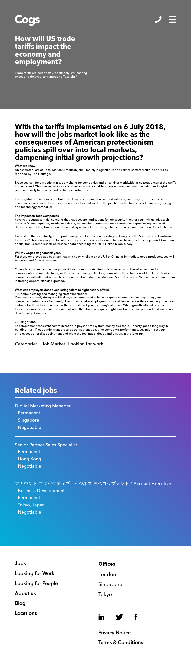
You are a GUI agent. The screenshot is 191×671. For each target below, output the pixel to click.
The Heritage (41, 174)
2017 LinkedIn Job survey (114, 244)
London (107, 574)
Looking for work (85, 344)
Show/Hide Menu (172, 19)
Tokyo (105, 594)
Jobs (20, 563)
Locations (26, 613)
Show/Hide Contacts (158, 19)
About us (25, 593)
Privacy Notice (114, 633)
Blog (20, 603)
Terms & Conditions (120, 642)
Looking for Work (34, 573)
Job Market (53, 344)
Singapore (110, 584)
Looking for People (36, 583)
